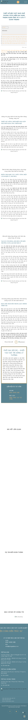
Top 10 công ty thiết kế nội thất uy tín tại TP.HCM (14, 482)
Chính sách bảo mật (6, 699)
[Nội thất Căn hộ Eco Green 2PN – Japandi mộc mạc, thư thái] (14, 592)
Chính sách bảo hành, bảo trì (8, 698)
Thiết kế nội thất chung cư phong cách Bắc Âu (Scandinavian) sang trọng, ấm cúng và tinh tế (13, 453)
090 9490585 (18, 2)
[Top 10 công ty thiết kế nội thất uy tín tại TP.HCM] (14, 472)
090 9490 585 (14, 392)
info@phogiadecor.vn (11, 646)
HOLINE (11, 390)
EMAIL (6, 644)
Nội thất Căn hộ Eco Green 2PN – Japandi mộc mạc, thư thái (13, 603)
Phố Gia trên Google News (8, 701)
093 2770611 (5, 675)
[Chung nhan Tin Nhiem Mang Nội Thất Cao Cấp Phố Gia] (14, 689)
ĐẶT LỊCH (12, 395)
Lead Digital (17, 707)
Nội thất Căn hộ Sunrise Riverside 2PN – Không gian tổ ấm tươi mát (13, 576)
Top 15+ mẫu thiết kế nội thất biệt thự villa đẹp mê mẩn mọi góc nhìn (13, 540)
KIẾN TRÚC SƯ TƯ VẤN (15, 398)
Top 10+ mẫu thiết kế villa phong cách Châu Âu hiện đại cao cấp (13, 511)
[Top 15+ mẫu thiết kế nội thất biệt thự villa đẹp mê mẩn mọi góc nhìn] (14, 530)
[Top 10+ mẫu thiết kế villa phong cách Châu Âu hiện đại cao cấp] (14, 501)
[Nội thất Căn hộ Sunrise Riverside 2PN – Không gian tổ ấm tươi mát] (14, 565)
